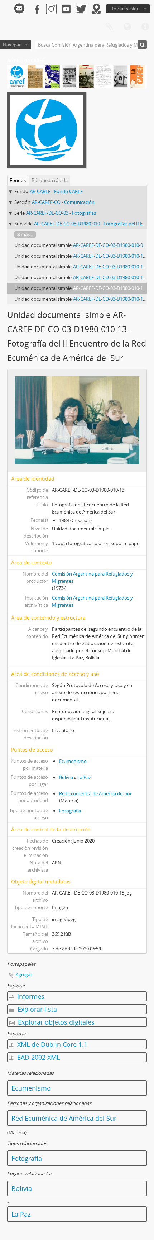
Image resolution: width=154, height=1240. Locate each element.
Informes (29, 996)
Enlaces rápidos (145, 27)
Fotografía (70, 810)
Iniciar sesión (126, 8)
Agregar (24, 975)
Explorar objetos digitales (55, 1022)
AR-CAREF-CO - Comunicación (63, 202)
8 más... (25, 234)
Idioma (127, 27)
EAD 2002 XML (37, 1057)
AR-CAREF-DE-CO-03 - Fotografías (61, 213)
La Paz (84, 777)
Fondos (18, 180)
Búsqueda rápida (50, 180)
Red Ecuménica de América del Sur (95, 793)
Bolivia (66, 777)
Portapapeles (109, 27)
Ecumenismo (73, 761)
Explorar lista (36, 1009)
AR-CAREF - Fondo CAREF (56, 191)
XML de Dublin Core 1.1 (51, 1044)
